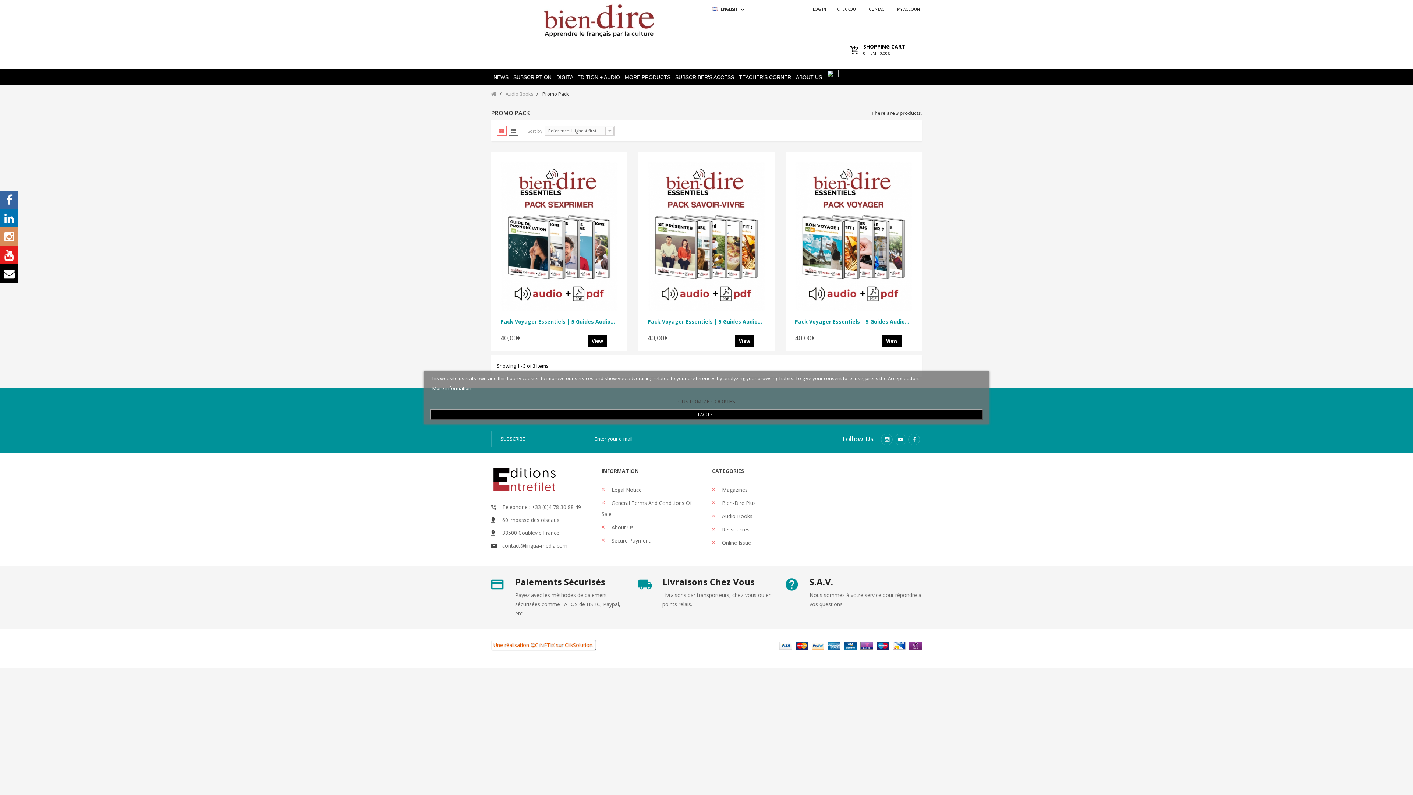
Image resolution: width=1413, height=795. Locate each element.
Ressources (735, 529)
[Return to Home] (494, 93)
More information (451, 388)
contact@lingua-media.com (534, 545)
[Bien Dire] (599, 19)
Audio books (736, 516)
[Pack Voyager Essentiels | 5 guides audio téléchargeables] (559, 236)
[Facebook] (914, 439)
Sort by (535, 131)
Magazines (734, 489)
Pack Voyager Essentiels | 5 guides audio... (557, 321)
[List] (513, 131)
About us (622, 527)
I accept (706, 414)
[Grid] (502, 131)
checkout (847, 9)
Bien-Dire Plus (738, 502)
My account (909, 9)
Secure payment (630, 540)
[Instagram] (887, 439)
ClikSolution (578, 645)
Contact (877, 9)
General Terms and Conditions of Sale (647, 508)
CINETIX (545, 645)
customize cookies (706, 401)
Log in (819, 9)
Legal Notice (626, 489)
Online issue (735, 542)
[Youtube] (900, 439)
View (597, 341)
